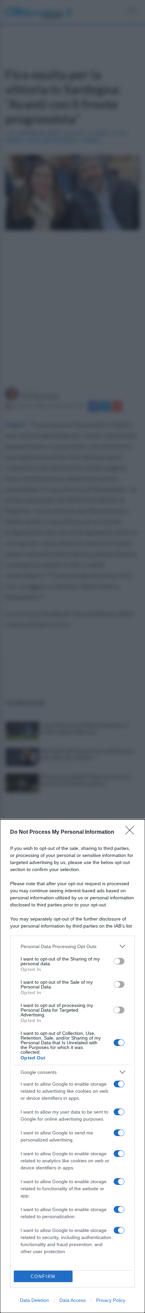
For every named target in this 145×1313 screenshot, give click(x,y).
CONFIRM (43, 1276)
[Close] (131, 832)
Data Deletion (34, 1300)
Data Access (72, 1300)
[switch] (119, 961)
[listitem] (72, 946)
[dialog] (72, 1066)
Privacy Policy (110, 1300)
